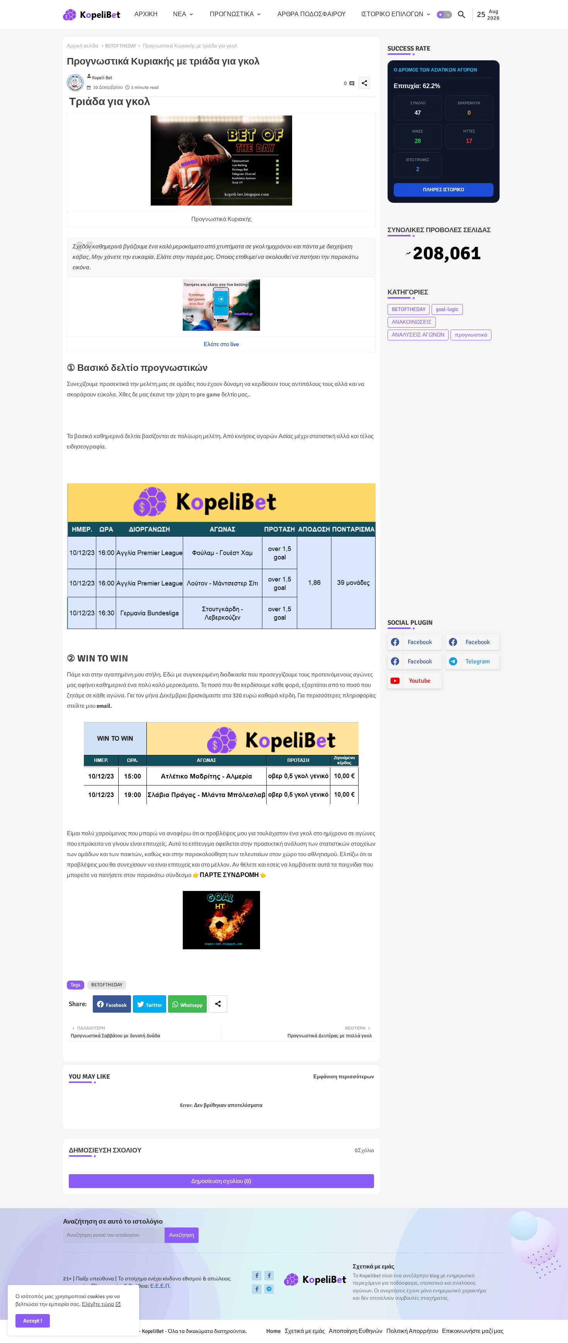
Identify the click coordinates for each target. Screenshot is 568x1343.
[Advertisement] (444, 479)
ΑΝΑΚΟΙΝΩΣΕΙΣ (412, 322)
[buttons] (257, 1275)
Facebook (116, 1005)
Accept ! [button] (32, 1321)
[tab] (146, 14)
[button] (444, 15)
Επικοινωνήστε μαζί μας (472, 1331)
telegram (478, 661)
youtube (419, 681)
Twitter (154, 1005)
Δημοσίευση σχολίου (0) (221, 1181)
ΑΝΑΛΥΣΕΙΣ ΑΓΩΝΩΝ (418, 335)
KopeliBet (153, 1331)
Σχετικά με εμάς (305, 1331)
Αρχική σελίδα (83, 46)
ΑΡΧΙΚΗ (146, 14)
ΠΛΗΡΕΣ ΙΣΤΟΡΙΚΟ (443, 189)
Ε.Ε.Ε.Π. (160, 1286)
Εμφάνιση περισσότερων (343, 1077)
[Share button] (218, 1004)
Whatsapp (191, 1005)
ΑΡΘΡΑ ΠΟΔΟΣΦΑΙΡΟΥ (311, 14)
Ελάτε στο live (221, 344)
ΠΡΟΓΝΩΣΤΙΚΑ (232, 14)
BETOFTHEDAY (120, 46)
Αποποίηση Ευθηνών (356, 1331)
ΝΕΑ (179, 14)
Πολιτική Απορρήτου (412, 1331)
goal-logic (447, 309)
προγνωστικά (471, 335)
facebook (420, 642)
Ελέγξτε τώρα (98, 1304)
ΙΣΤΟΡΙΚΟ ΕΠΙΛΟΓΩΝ (392, 14)
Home (273, 1331)
